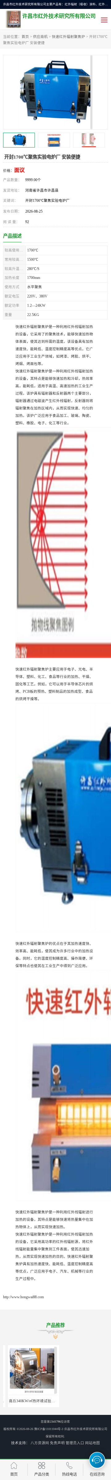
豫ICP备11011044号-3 (48, 1429)
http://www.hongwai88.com (23, 1297)
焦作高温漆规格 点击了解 (82, 1401)
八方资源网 (40, 1443)
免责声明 (57, 1443)
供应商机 (40, 37)
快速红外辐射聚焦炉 (68, 37)
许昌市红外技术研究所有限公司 (85, 1429)
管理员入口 (75, 1443)
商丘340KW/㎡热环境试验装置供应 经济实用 (40, 1401)
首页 (25, 37)
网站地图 (92, 1443)
